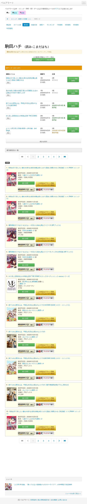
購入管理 (25, 183)
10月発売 (9, 28)
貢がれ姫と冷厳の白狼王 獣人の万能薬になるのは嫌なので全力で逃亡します (22, 91)
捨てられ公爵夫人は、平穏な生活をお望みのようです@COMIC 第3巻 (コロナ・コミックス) (39, 358)
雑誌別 (8, 25)
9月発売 (76, 25)
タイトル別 (17, 25)
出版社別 (34, 25)
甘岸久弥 (25, 230)
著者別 (26, 25)
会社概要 (54, 500)
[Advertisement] (43, 37)
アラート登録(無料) (73, 79)
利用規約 (33, 500)
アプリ (57, 9)
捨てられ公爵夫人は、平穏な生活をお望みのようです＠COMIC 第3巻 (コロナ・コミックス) (39, 305)
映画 (15, 13)
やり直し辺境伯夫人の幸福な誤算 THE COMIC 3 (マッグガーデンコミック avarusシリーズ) (39, 276)
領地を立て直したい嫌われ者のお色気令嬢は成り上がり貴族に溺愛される (21, 79)
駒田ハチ (40, 175)
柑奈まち (25, 310)
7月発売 (59, 25)
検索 (22, 13)
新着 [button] (41, 25)
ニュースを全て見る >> (73, 493)
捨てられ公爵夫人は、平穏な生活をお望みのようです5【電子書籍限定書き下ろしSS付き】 (39, 385)
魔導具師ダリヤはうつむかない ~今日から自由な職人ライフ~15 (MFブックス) (35, 225)
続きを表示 (43, 141)
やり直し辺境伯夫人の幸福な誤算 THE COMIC (21, 116)
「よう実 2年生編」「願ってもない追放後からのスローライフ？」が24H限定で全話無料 (42, 484)
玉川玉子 (33, 175)
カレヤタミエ (33, 310)
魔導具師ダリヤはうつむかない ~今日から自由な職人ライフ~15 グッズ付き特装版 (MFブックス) (41, 252)
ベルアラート (7, 2)
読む (8, 82)
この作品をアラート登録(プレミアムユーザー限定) (45, 184)
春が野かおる (26, 281)
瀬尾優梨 (35, 281)
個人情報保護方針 (44, 500)
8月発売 (67, 25)
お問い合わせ (62, 500)
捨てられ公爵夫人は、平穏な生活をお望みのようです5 (27, 331)
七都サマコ (26, 175)
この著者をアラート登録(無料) (43, 60)
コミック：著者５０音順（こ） (21, 19)
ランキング (50, 25)
